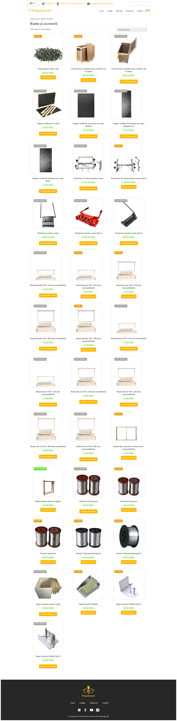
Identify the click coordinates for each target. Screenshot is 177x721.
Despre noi (129, 11)
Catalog (109, 11)
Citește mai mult (128, 81)
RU (108, 716)
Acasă (101, 11)
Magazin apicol (35, 19)
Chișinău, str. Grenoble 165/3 (71, 3)
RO (33, 3)
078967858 (50, 3)
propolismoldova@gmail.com (102, 3)
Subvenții (119, 11)
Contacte (140, 11)
